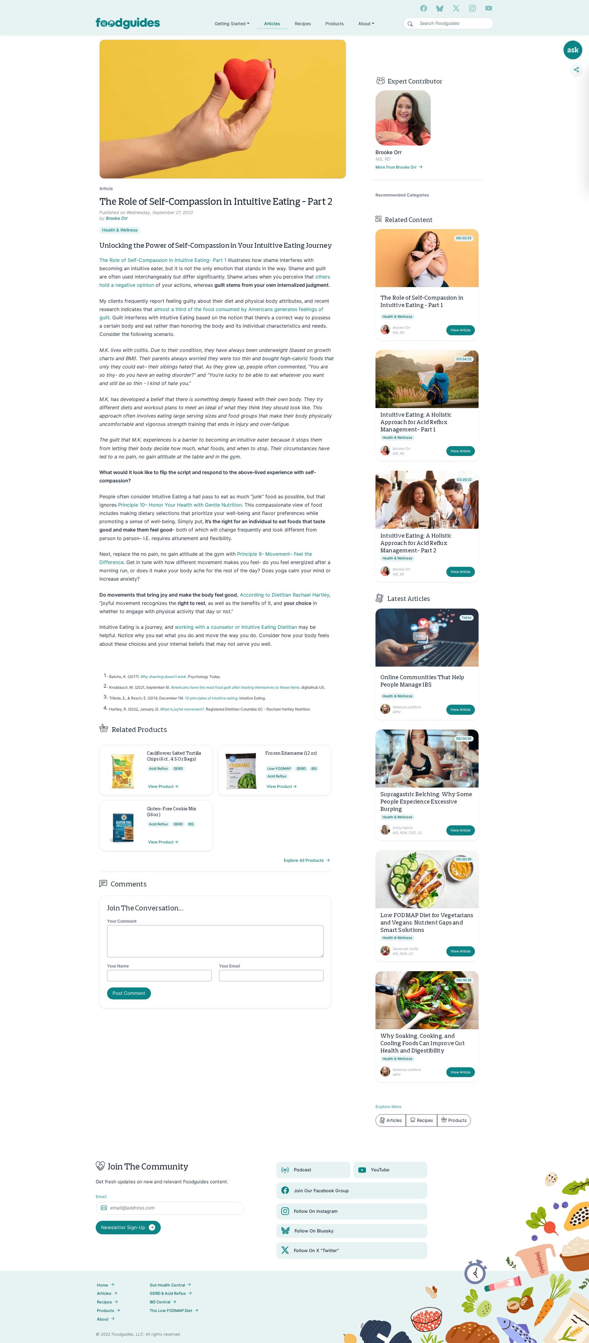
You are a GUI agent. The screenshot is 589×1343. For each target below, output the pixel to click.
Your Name (118, 965)
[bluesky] (439, 8)
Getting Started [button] (230, 23)
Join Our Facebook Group (321, 1190)
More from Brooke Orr (396, 167)
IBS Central (160, 1302)
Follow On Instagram (316, 1211)
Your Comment (122, 921)
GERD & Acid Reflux (168, 1293)
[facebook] (423, 8)
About (103, 1319)
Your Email (229, 965)
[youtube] (488, 8)
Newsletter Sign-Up (123, 1227)
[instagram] (472, 8)
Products (334, 23)
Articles (272, 23)
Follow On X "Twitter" (316, 1250)
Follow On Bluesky (313, 1230)
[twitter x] (456, 8)
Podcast (302, 1169)
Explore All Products (304, 860)
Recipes (303, 23)
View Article (461, 330)
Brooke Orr (117, 218)
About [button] (364, 23)
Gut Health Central (167, 1285)
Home (102, 1285)
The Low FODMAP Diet (171, 1310)
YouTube (380, 1169)
